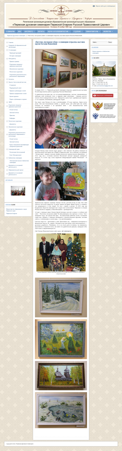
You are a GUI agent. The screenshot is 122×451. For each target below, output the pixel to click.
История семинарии (15, 56)
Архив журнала (14, 96)
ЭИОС (19, 31)
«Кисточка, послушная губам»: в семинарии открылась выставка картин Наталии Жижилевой (60, 42)
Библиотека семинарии (15, 158)
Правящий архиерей (15, 53)
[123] (18, 191)
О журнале (13, 85)
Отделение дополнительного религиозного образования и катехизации (17, 134)
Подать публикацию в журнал (18, 99)
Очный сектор (14, 109)
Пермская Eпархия (11, 213)
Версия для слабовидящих (104, 95)
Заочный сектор (14, 112)
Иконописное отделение (16, 69)
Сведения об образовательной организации (17, 46)
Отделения (77, 31)
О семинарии (10, 31)
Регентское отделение (16, 72)
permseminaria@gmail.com (105, 85)
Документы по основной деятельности (15, 166)
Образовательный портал (16, 170)
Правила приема (14, 61)
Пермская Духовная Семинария (16, 35)
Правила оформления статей (18, 93)
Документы (13, 124)
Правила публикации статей (18, 91)
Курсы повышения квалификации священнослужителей (19, 145)
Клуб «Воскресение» (16, 155)
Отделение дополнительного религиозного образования (18, 75)
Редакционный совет (15, 88)
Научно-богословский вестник (58, 31)
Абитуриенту (28, 31)
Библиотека (107, 31)
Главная (11, 42)
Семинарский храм (92, 31)
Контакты (41, 31)
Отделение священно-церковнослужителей (16, 65)
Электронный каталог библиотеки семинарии (19, 161)
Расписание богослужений (17, 152)
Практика (12, 115)
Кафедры (12, 118)
